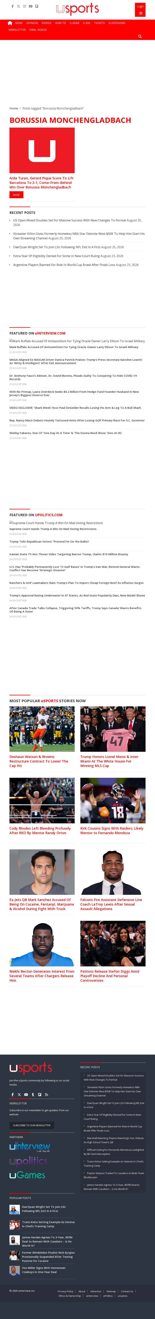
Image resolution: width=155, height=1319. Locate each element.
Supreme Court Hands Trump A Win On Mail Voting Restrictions (53, 529)
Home (13, 108)
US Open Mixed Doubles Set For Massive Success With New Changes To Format (69, 220)
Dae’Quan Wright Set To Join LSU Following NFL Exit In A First (56, 247)
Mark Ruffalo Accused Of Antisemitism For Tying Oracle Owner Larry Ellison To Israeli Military (73, 347)
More (16, 195)
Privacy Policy (65, 1291)
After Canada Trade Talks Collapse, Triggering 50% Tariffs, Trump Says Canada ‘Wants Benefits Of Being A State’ (75, 609)
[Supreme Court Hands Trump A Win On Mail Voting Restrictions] (56, 523)
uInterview (92, 1296)
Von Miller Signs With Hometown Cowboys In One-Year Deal (43, 1270)
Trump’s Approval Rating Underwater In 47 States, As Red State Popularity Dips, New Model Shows (77, 595)
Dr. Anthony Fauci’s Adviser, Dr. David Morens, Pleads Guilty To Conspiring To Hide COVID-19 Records (73, 377)
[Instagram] (25, 6)
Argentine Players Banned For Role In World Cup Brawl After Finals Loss (64, 265)
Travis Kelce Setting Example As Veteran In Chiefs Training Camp (49, 1224)
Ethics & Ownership (70, 1296)
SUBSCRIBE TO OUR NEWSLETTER (31, 1125)
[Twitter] (19, 6)
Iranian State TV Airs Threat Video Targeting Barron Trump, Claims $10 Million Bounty (68, 554)
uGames (123, 1296)
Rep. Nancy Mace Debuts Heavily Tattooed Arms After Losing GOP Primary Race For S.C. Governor (77, 420)
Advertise (95, 1291)
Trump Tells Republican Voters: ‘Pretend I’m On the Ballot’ (49, 541)
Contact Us (127, 1291)
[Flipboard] (37, 6)
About (81, 1291)
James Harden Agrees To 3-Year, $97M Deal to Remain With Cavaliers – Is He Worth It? (47, 1241)
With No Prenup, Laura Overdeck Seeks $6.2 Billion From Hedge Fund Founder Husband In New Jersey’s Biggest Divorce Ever (74, 393)
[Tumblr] (33, 1094)
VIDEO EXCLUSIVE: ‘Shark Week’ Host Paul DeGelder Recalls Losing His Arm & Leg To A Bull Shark (75, 408)
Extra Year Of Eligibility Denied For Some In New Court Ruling (56, 256)
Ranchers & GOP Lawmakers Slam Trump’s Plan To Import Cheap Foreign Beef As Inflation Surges (76, 583)
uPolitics (108, 1296)
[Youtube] (31, 6)
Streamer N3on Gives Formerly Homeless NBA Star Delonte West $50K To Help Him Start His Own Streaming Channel (112, 1091)
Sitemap (111, 1291)
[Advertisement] (77, 76)
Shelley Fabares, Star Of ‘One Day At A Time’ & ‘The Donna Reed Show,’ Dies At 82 (65, 433)
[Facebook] (12, 6)
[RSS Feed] (46, 1094)
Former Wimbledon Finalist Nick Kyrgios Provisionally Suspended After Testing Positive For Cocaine (48, 1257)
